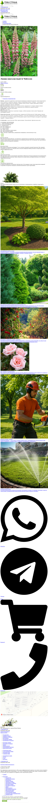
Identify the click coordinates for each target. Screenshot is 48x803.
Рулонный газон (6, 752)
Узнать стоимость (4, 83)
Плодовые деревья (7, 742)
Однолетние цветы (7, 750)
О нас (4, 758)
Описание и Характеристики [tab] (9, 98)
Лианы (4, 744)
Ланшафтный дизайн (7, 755)
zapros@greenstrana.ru (5, 731)
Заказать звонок (3, 732)
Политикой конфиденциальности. (18, 798)
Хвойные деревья (6, 735)
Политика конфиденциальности (7, 764)
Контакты (5, 759)
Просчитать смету (4, 9)
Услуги (4, 756)
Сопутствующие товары (8, 751)
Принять (4, 800)
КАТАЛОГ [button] (5, 776)
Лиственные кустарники (8, 740)
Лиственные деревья (7, 739)
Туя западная (5, 734)
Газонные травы (6, 753)
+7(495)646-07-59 (4, 7)
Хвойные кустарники (7, 737)
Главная (4, 774)
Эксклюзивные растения (8, 747)
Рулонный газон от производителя (13, 793)
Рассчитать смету (4, 10)
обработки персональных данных (7, 798)
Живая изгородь (6, 745)
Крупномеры (6, 738)
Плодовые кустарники (8, 743)
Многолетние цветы (7, 748)
